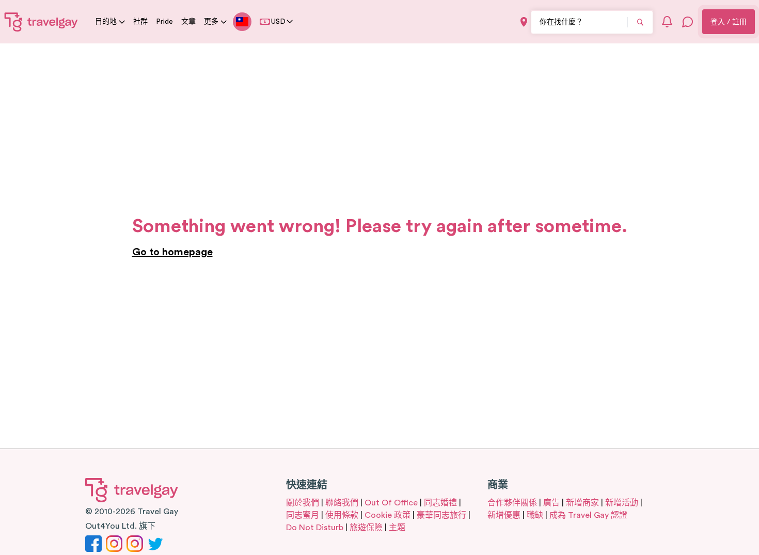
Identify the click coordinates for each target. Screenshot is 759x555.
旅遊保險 (366, 527)
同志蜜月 (302, 515)
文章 (188, 21)
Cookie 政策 (387, 515)
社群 (140, 21)
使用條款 (341, 515)
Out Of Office (391, 503)
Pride (164, 21)
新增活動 (621, 503)
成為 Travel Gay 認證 (588, 515)
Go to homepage (172, 252)
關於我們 (302, 503)
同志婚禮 (440, 503)
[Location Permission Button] (523, 22)
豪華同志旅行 (441, 515)
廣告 (551, 503)
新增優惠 (503, 515)
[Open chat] (688, 22)
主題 (397, 527)
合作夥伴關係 (512, 503)
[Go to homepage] (41, 21)
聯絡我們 (341, 503)
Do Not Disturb (314, 527)
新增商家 (582, 503)
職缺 (535, 515)
